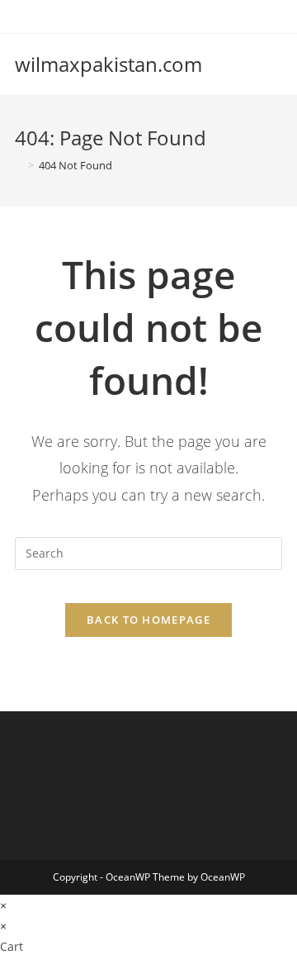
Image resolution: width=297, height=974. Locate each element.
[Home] (19, 165)
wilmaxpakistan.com (108, 64)
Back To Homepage (148, 619)
